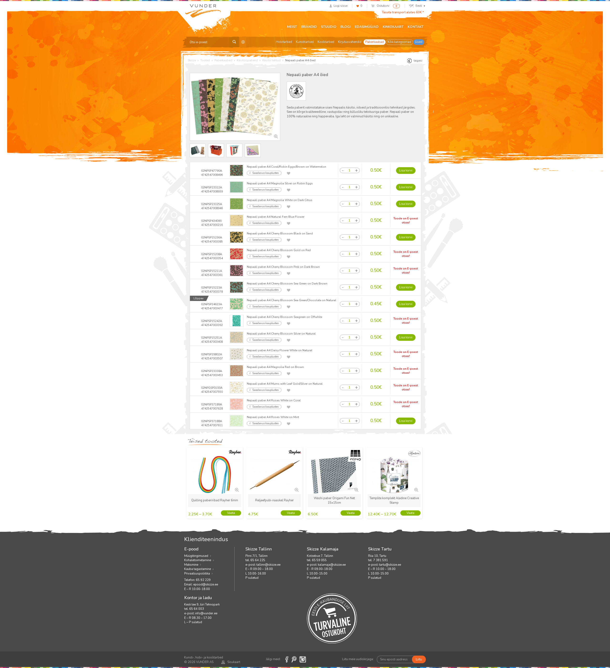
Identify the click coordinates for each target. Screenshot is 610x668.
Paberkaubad (374, 42)
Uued (418, 42)
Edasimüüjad (367, 27)
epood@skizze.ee (205, 584)
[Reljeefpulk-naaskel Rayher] (296, 489)
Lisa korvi (405, 170)
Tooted (205, 60)
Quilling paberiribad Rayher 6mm (214, 500)
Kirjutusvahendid (349, 42)
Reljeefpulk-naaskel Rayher (274, 500)
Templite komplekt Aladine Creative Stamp (394, 500)
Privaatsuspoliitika (197, 573)
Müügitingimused (196, 556)
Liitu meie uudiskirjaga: (358, 659)
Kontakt (416, 27)
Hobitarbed (284, 42)
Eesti (419, 6)
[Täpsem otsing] (243, 42)
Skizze (192, 60)
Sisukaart (233, 662)
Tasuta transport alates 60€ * (403, 12)
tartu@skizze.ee (390, 565)
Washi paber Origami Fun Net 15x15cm (334, 500)
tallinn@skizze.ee (268, 565)
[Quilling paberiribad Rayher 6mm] (236, 489)
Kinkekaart (393, 27)
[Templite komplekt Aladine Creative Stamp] (416, 489)
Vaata (231, 513)
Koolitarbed (326, 42)
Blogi (346, 27)
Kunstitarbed (305, 42)
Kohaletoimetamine (197, 560)
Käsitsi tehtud (271, 60)
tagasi (418, 60)
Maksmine (191, 565)
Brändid (309, 27)
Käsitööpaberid (247, 60)
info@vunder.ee (206, 613)
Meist (292, 27)
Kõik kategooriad (399, 42)
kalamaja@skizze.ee (332, 565)
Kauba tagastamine (197, 569)
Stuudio (328, 27)
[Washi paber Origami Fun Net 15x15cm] (356, 489)
